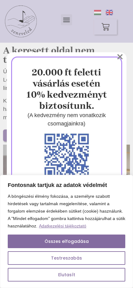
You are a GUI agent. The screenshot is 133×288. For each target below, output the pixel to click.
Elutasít (66, 275)
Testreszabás (66, 258)
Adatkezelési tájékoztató (62, 225)
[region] (66, 231)
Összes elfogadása (67, 241)
